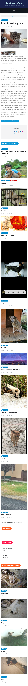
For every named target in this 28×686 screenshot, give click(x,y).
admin (2, 156)
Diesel (3, 651)
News (4, 553)
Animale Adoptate (7, 548)
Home (3, 16)
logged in (9, 522)
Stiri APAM (16, 120)
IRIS (2, 303)
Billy (2, 623)
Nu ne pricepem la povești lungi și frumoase (13, 152)
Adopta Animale (7, 547)
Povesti (5, 555)
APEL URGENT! (6, 515)
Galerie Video (6, 552)
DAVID (3, 459)
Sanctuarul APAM (14, 3)
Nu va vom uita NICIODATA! (11, 370)
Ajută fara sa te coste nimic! (11, 348)
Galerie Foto (6, 550)
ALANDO (4, 211)
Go (23, 534)
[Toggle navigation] (14, 10)
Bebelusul (4, 593)
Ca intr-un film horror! (9, 413)
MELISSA (4, 183)
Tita (2, 679)
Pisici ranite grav (10, 16)
